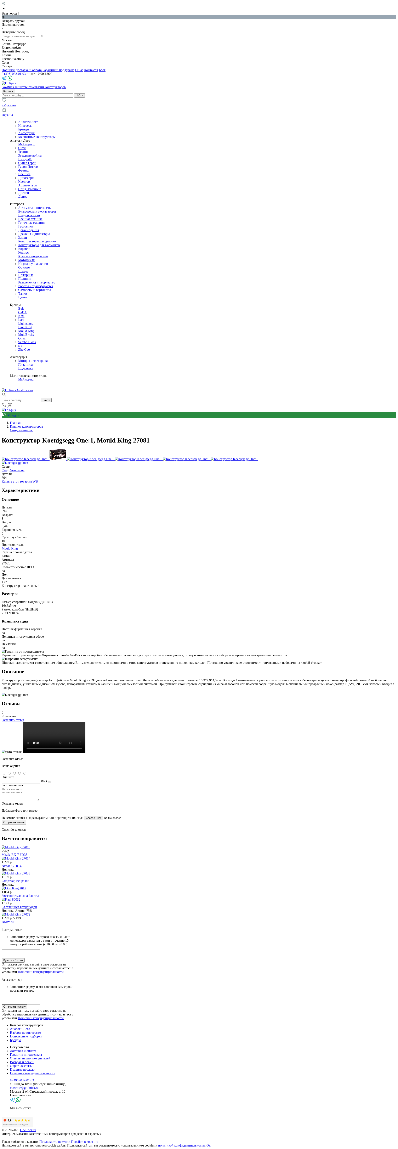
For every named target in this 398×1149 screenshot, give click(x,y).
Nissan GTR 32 (12, 866)
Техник (23, 151)
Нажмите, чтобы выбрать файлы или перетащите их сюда (42, 817)
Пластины (25, 364)
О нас (79, 70)
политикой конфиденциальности (181, 1145)
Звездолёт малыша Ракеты (20, 895)
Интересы (25, 125)
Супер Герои (27, 163)
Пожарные (25, 275)
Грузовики (25, 226)
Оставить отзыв (13, 720)
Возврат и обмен (22, 1062)
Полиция (24, 278)
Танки (22, 293)
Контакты (91, 70)
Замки (22, 237)
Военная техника (30, 219)
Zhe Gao (24, 349)
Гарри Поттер (28, 166)
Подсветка (25, 368)
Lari (21, 319)
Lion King (25, 327)
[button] (4, 396)
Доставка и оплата (29, 70)
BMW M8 (8, 922)
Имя (44, 781)
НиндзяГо (25, 159)
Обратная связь (21, 1066)
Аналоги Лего (28, 122)
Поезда (23, 271)
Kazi (21, 316)
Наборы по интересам (25, 1032)
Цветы (23, 297)
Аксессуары (26, 133)
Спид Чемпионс (29, 189)
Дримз (22, 196)
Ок (208, 1145)
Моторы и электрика (33, 360)
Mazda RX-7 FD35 (14, 854)
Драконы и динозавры (34, 234)
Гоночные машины (31, 222)
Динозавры (26, 178)
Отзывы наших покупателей (30, 1058)
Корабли (24, 248)
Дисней (23, 193)
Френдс (23, 170)
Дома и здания (28, 230)
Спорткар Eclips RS (15, 881)
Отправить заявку (14, 1006)
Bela (21, 308)
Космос (23, 252)
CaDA (22, 312)
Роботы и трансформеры (35, 286)
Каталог (13, 415)
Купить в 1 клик (13, 960)
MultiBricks (26, 334)
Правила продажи (22, 1069)
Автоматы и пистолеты (34, 207)
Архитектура (27, 185)
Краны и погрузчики (33, 256)
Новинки (8, 70)
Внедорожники (29, 215)
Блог (102, 70)
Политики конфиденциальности (41, 972)
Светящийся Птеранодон (19, 907)
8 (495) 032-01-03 (14, 73)
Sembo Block (27, 342)
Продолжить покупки (54, 1141)
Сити (22, 148)
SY (20, 346)
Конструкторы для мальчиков (39, 245)
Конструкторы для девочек (37, 241)
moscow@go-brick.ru (24, 1087)
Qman (22, 338)
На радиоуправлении (33, 263)
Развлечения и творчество (36, 282)
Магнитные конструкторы (37, 137)
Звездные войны (30, 155)
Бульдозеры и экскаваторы (37, 211)
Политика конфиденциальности (32, 1073)
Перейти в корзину (84, 1141)
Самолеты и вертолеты (34, 290)
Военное (24, 174)
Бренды (23, 129)
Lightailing (25, 323)
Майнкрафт (26, 144)
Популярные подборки (26, 1036)
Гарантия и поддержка (58, 70)
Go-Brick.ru (28, 1130)
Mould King (26, 331)
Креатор (24, 181)
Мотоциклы (26, 260)
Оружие (24, 267)
